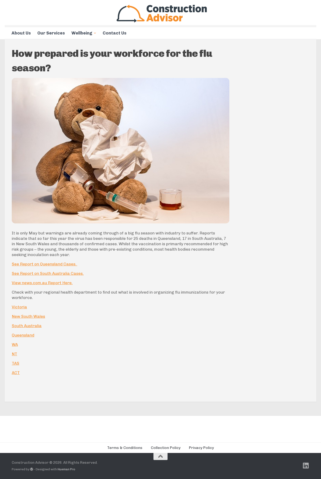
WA (15, 344)
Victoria (19, 307)
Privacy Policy (201, 447)
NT (14, 354)
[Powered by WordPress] (31, 469)
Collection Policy (165, 447)
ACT (16, 372)
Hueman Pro (66, 469)
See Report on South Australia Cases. (48, 273)
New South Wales (28, 316)
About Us (21, 33)
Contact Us (114, 33)
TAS (15, 363)
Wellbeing (81, 33)
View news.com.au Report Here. (42, 282)
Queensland (23, 335)
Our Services (51, 33)
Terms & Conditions (124, 447)
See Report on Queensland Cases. (44, 264)
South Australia (27, 325)
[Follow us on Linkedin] (306, 465)
